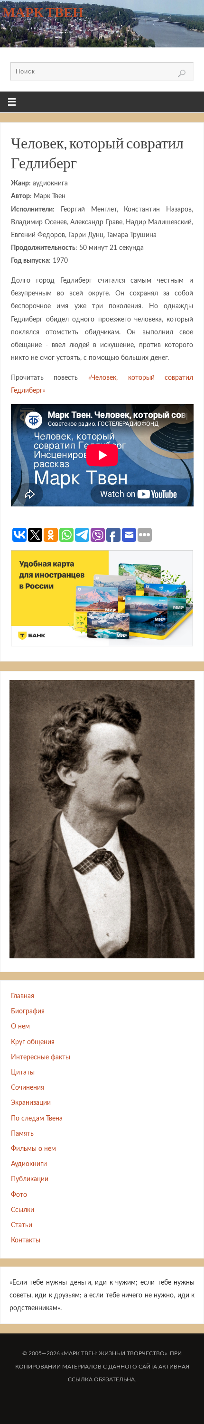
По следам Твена (37, 1118)
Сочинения (27, 1087)
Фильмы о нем (33, 1148)
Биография (28, 1011)
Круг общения (33, 1042)
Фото (19, 1194)
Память (22, 1133)
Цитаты (23, 1072)
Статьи (21, 1225)
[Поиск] (181, 73)
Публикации (29, 1179)
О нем (20, 1026)
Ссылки (22, 1209)
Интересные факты (40, 1057)
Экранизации (31, 1102)
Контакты (25, 1240)
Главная (22, 996)
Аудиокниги (29, 1163)
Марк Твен (42, 12)
